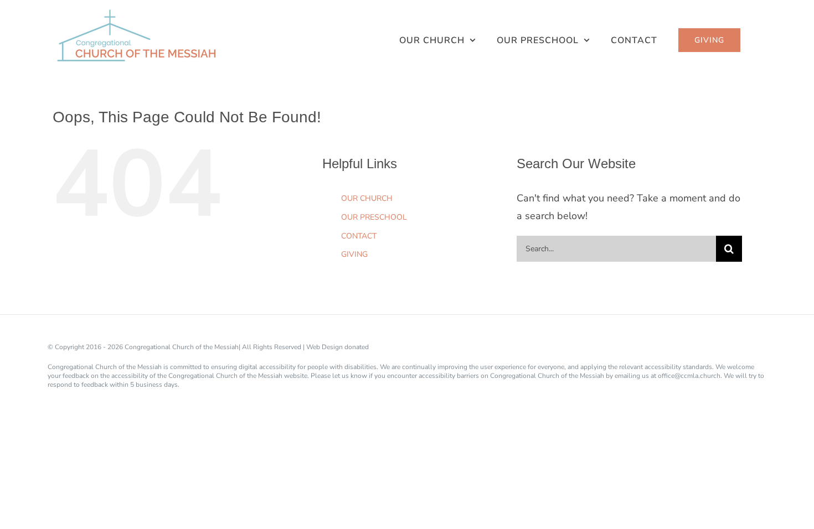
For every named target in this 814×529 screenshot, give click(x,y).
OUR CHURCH (367, 198)
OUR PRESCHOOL (374, 217)
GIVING (354, 254)
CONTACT (359, 236)
